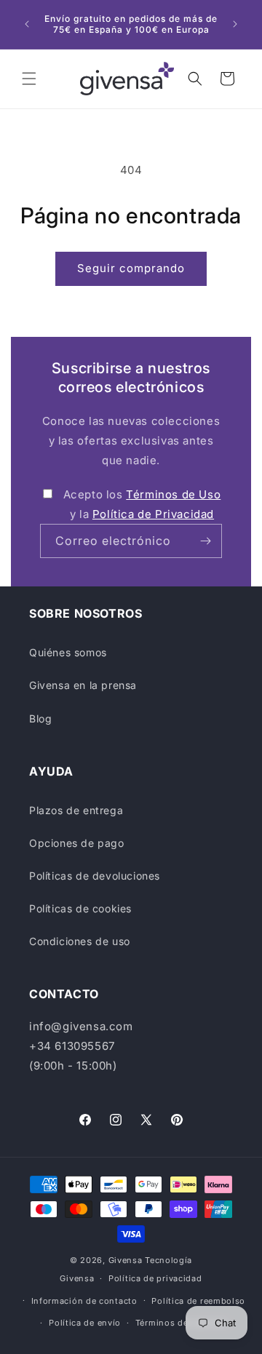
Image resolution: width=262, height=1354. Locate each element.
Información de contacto (84, 1301)
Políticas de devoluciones (94, 875)
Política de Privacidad (153, 514)
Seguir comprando (131, 268)
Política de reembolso (198, 1301)
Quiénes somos (68, 652)
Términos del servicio (181, 1323)
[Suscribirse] (205, 541)
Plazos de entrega (76, 810)
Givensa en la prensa (83, 685)
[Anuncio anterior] (27, 24)
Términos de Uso (173, 494)
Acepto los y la (142, 504)
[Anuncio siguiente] (235, 24)
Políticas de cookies (80, 908)
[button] (29, 79)
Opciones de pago (76, 843)
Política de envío (85, 1323)
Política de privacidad (155, 1278)
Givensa (125, 1260)
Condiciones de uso (79, 941)
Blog (40, 718)
